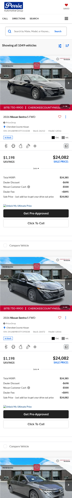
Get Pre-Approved (36, 213)
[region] (36, 187)
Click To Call (36, 223)
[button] (5, 18)
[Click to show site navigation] (66, 18)
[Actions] (66, 117)
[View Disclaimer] (35, 146)
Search (58, 31)
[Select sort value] (66, 45)
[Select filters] (60, 45)
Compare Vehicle (19, 245)
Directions (18, 18)
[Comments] (66, 146)
